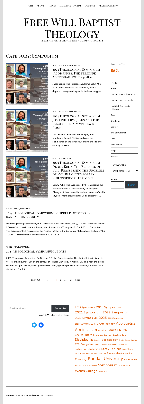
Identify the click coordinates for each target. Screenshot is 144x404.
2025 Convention (115, 318)
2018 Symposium (108, 307)
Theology (76, 65)
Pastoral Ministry (115, 353)
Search (131, 185)
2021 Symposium (88, 312)
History (104, 344)
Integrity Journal (70, 5)
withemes (48, 395)
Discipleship (84, 339)
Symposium (65, 65)
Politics (128, 353)
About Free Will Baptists (123, 94)
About (40, 5)
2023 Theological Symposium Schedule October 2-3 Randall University (49, 215)
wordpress (24, 395)
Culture (124, 335)
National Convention (98, 353)
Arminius (102, 330)
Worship (103, 371)
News (16, 209)
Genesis (97, 344)
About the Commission (123, 100)
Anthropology (107, 323)
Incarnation (123, 344)
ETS (77, 344)
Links (53, 5)
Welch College (86, 371)
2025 (103, 318)
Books (111, 330)
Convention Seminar (102, 335)
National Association (82, 353)
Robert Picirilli (130, 359)
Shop (113, 150)
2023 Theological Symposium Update (36, 251)
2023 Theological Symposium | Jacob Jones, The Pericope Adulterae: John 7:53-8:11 (77, 73)
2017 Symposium (85, 307)
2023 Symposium (86, 318)
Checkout (115, 121)
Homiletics (112, 344)
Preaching (80, 359)
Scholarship (81, 365)
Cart (113, 115)
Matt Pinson (127, 349)
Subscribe (60, 308)
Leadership (93, 349)
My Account (116, 144)
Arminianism (86, 329)
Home (30, 5)
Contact (90, 5)
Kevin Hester (80, 349)
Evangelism (87, 344)
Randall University (105, 358)
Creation (117, 335)
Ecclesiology (110, 339)
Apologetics (125, 323)
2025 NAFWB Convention (86, 324)
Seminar (93, 365)
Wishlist (114, 156)
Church (122, 330)
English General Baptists (128, 340)
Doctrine (97, 340)
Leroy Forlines (111, 349)
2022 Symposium (116, 312)
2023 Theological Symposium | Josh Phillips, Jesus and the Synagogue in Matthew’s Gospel (77, 122)
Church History (83, 334)
